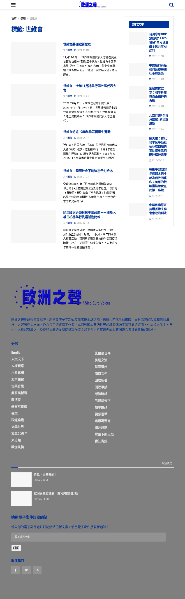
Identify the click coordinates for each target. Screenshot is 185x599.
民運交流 (101, 360)
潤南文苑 (101, 373)
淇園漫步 (101, 367)
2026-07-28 (157, 106)
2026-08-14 (157, 195)
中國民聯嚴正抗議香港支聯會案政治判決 (158, 209)
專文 (14, 413)
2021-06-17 (82, 138)
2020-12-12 (82, 223)
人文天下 (17, 359)
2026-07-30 (157, 160)
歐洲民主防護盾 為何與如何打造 (56, 493)
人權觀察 (17, 366)
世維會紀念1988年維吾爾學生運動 (86, 132)
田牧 (69, 50)
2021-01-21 (82, 176)
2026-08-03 (157, 79)
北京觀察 (17, 379)
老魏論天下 (103, 400)
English (16, 352)
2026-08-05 (42, 480)
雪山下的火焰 (104, 434)
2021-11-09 (82, 50)
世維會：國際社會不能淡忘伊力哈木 (88, 171)
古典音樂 (17, 386)
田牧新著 (101, 380)
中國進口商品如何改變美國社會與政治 (158, 69)
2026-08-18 (157, 56)
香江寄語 (101, 441)
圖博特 (16, 399)
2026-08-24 (157, 129)
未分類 (16, 440)
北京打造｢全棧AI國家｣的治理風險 (158, 119)
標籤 (23, 18)
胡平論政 (101, 407)
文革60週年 (19, 433)
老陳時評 (101, 394)
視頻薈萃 (101, 414)
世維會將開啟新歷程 (77, 44)
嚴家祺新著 (19, 393)
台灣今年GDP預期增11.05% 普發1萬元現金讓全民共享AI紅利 (158, 42)
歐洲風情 (17, 447)
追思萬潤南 (103, 421)
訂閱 (16, 548)
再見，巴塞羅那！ (45, 474)
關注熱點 (101, 427)
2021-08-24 (82, 96)
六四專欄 (17, 372)
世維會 (33, 18)
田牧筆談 (101, 387)
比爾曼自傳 (103, 353)
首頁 (14, 18)
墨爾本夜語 (19, 406)
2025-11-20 (42, 499)
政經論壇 (17, 420)
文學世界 (17, 426)
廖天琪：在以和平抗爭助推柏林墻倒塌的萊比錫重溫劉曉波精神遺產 (158, 147)
